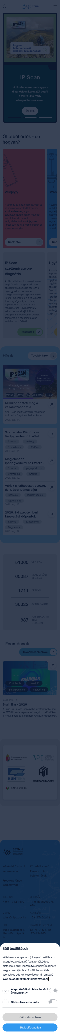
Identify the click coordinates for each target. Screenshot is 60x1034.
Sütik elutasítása (30, 1017)
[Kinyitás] (5, 991)
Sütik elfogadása (30, 1027)
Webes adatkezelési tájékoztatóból (25, 979)
